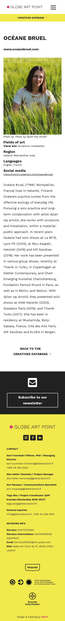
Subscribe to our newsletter (32, 400)
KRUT (44, 616)
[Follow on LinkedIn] (40, 437)
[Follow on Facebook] (33, 437)
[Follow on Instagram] (26, 437)
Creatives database (31, 17)
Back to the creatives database (30, 351)
